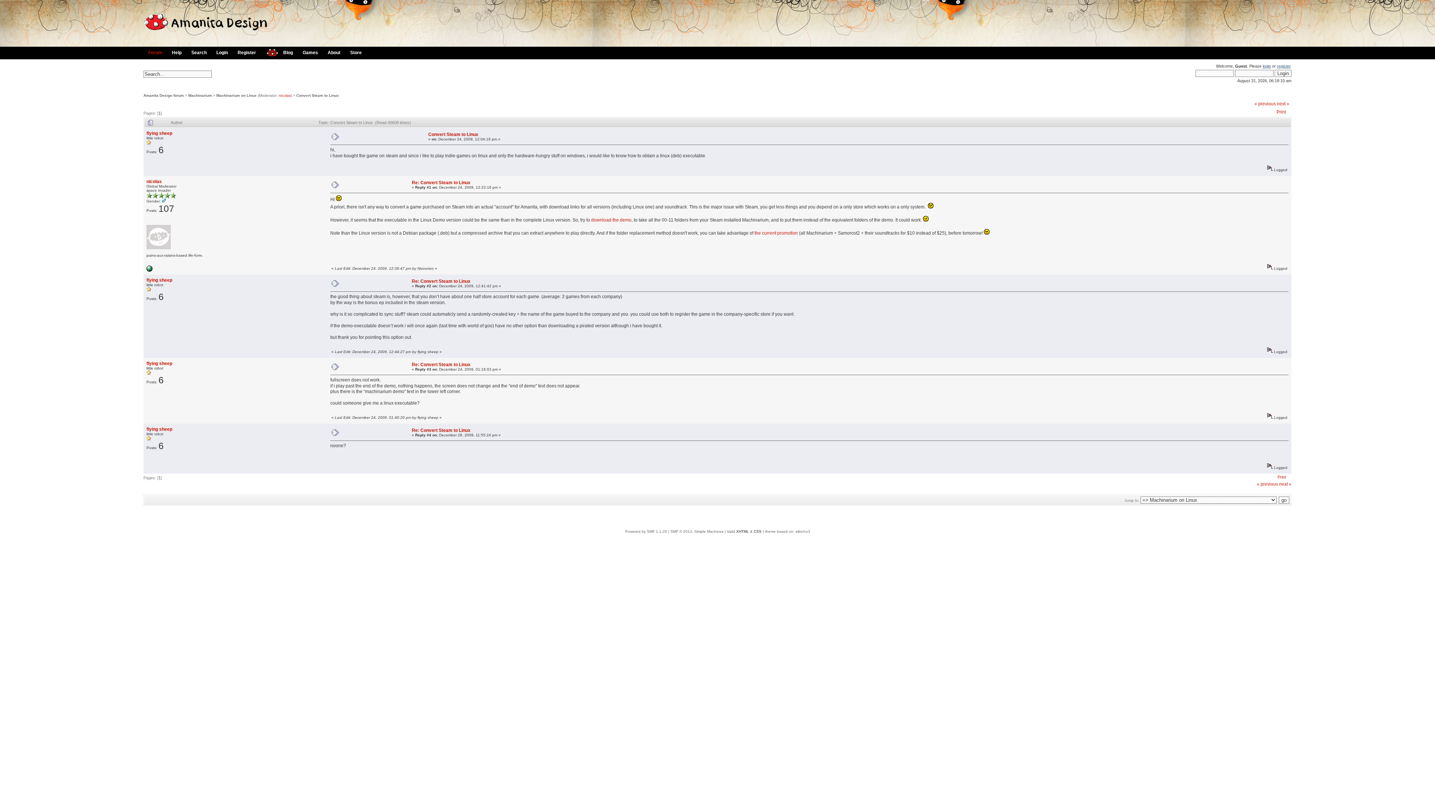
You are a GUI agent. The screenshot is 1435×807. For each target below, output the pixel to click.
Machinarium (200, 95)
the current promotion (776, 233)
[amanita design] (269, 52)
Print (1281, 112)
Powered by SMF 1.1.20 (646, 531)
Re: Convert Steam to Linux (441, 182)
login (1267, 66)
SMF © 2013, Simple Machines (696, 531)
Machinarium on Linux (236, 95)
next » (1283, 103)
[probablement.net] (149, 270)
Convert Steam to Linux (317, 95)
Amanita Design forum (164, 95)
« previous (1265, 103)
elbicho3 (803, 531)
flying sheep (159, 133)
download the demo (611, 220)
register (1283, 66)
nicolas (285, 95)
